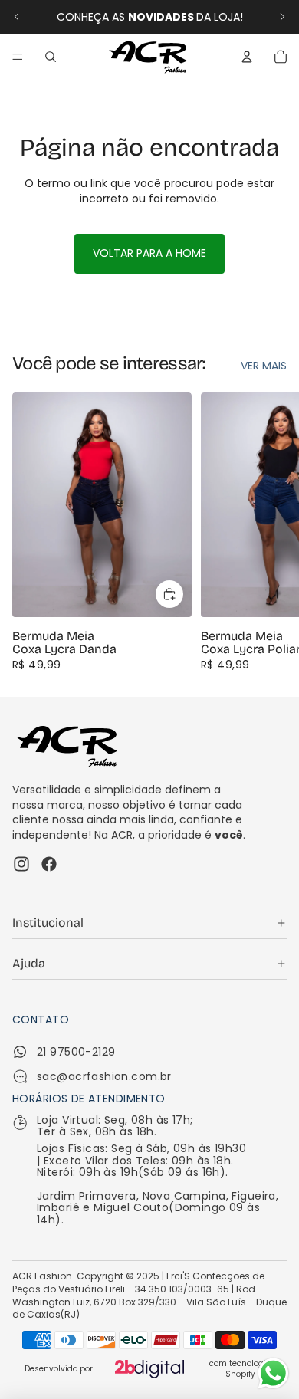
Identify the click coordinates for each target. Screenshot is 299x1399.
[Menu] (17, 56)
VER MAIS (264, 366)
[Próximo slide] (282, 17)
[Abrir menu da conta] (247, 57)
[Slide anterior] (17, 17)
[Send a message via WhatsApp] (273, 1373)
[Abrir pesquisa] (50, 57)
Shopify (240, 1374)
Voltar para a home (149, 253)
